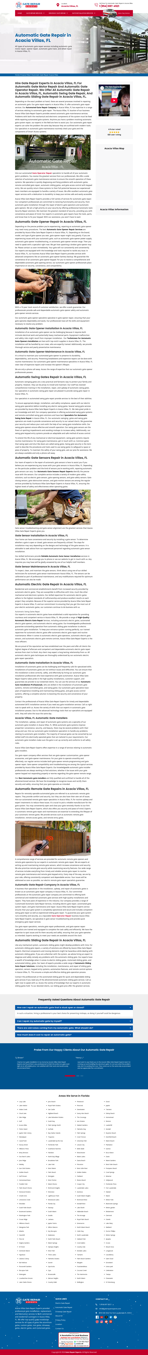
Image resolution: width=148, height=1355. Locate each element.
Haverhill (22, 1235)
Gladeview (51, 1235)
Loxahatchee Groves (26, 1278)
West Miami (52, 1168)
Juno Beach (51, 1102)
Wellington (80, 1282)
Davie (108, 1156)
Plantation (109, 1145)
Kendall (108, 1129)
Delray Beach (110, 1113)
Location (58, 1324)
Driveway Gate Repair (57, 13)
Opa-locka (51, 1266)
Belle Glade (80, 1149)
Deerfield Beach (111, 1137)
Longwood (109, 1251)
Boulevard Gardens (25, 1211)
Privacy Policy (60, 1320)
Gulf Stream (23, 1176)
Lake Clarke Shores (25, 1282)
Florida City (51, 1204)
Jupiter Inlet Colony (25, 1133)
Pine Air (21, 1239)
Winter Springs (110, 1235)
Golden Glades (81, 1172)
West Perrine (52, 1180)
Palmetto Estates (53, 1259)
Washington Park (24, 1215)
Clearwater (109, 1278)
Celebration (109, 1270)
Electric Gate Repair (62, 1303)
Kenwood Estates (25, 1192)
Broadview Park (53, 1160)
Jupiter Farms (52, 1223)
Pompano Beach (111, 1168)
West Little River (82, 1168)
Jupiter (108, 1105)
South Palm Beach (25, 1208)
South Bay (51, 1121)
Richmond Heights (54, 1188)
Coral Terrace (81, 1137)
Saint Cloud (109, 1259)
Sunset (50, 1262)
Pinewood (80, 1102)
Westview (51, 1192)
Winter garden (110, 1208)
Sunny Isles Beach (83, 1113)
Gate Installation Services (82, 13)
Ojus (49, 1270)
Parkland (80, 1176)
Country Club (81, 1247)
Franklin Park (23, 1184)
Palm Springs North (54, 1125)
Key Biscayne (52, 1231)
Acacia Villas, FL (69, 6)
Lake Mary (109, 1223)
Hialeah (108, 1192)
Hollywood (109, 1180)
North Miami (81, 1278)
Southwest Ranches (54, 1149)
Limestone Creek (24, 1200)
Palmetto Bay (81, 1129)
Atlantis (21, 1231)
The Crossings (81, 1117)
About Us (58, 1316)
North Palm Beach (54, 1239)
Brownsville (51, 1274)
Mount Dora (110, 1247)
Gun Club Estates (24, 1168)
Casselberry (109, 1255)
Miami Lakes (81, 1156)
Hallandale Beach (82, 1211)
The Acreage (81, 1215)
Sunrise (108, 1149)
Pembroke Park (53, 1145)
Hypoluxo (22, 1255)
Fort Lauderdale (111, 1188)
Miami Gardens (111, 1160)
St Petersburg (110, 1282)
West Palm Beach (111, 1164)
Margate (79, 1262)
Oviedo (108, 1219)
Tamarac (109, 1109)
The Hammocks (82, 1274)
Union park (109, 1266)
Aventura (80, 1192)
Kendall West (81, 1204)
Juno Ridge (22, 1160)
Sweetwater (81, 1109)
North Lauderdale (82, 1235)
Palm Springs (81, 1133)
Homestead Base (25, 1180)
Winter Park (109, 1200)
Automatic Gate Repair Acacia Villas (45, 75)
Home (20, 13)
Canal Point (23, 1141)
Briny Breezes (23, 1153)
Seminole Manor (24, 1251)
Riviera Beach (81, 1180)
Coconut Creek (82, 1270)
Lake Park (51, 1164)
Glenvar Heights (53, 1278)
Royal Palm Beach (83, 1219)
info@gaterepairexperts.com (110, 1309)
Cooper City (81, 1184)
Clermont (109, 1215)
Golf (20, 1121)
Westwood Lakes (53, 1200)
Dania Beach (81, 1160)
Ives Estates (81, 1121)
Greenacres (80, 1223)
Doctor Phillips (110, 1231)
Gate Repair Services (34, 13)
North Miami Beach (83, 1227)
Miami (108, 1196)
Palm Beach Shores (25, 1188)
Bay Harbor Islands (54, 1133)
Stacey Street (23, 1145)
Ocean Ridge (23, 1219)
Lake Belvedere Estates (55, 1117)
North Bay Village (53, 1156)
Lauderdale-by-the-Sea (55, 1141)
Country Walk (52, 1282)
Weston (108, 1121)
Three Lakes (52, 1255)
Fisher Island (23, 1129)
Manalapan (22, 1137)
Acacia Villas (25, 75)
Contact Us (59, 1328)
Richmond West (82, 1200)
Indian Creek (23, 1109)
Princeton (80, 1164)
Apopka (108, 1239)
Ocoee (108, 1243)
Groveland (109, 1262)
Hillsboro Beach (24, 1223)
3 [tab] (81, 1076)
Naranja (50, 1208)
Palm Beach (52, 1172)
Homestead (109, 1117)
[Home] (27, 5)
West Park (51, 1251)
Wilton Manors (53, 1227)
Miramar (108, 1176)
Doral (107, 1102)
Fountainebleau (82, 1266)
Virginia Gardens (24, 1243)
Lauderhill (109, 1125)
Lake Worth (80, 1208)
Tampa (108, 1274)
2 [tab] (77, 1076)
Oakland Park (81, 1239)
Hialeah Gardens (82, 1125)
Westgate (51, 1176)
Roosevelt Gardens (25, 1266)
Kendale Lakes (81, 1251)
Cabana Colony (24, 1259)
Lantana (50, 1219)
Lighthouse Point (53, 1196)
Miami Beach (110, 1141)
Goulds (50, 1215)
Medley (21, 1164)
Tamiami (80, 1255)
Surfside (50, 1129)
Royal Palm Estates (54, 1105)
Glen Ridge (22, 1117)
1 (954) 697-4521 (109, 6)
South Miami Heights (84, 1196)
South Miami (52, 1211)
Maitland (108, 1227)
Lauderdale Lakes (82, 1188)
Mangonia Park (24, 1227)
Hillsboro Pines (24, 1149)
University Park (82, 1141)
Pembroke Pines (111, 1184)
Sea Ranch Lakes (24, 1156)
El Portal (22, 1247)
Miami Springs (52, 1243)
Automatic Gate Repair (63, 1307)
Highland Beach (53, 1113)
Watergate (22, 1274)
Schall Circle (23, 1196)
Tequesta (51, 1137)
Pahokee (51, 1153)
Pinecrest (80, 1105)
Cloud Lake (22, 1113)
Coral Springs (110, 1172)
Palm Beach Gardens (84, 1259)
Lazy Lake (22, 1102)
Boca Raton (110, 1153)
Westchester (81, 1153)
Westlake (22, 1204)
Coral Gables (81, 1243)
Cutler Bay (80, 1231)
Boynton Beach (111, 1133)
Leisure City (80, 1145)
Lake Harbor (23, 1105)
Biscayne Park (23, 1270)
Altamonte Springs (112, 1204)
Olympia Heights (53, 1247)
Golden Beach (23, 1172)
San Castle (51, 1109)
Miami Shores (52, 1184)
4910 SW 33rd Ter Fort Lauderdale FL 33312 (115, 1313)
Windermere (110, 1211)
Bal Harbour (23, 1262)
